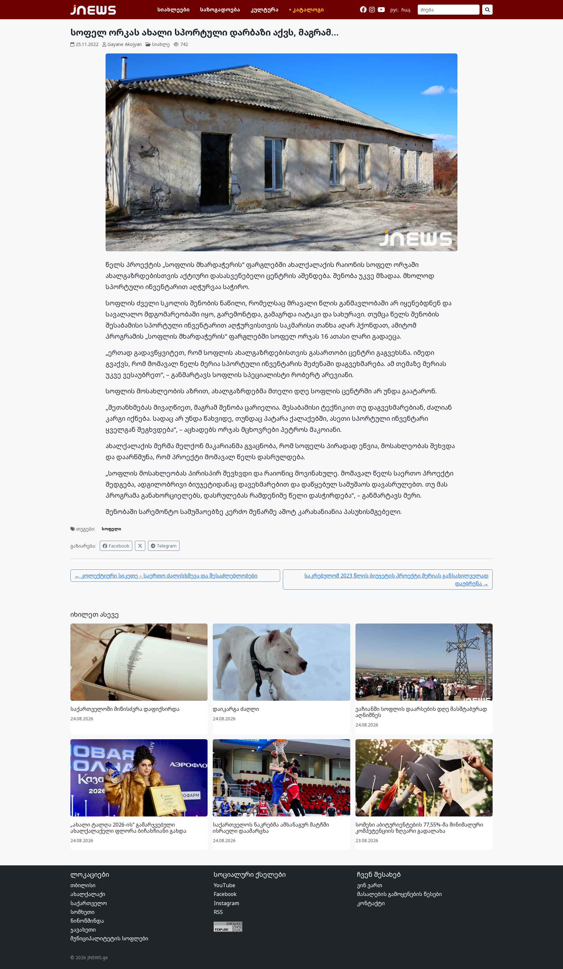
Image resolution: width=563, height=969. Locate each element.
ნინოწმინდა (87, 920)
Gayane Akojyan (125, 44)
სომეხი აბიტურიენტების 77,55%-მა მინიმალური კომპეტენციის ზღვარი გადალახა (419, 827)
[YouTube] (381, 9)
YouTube (224, 885)
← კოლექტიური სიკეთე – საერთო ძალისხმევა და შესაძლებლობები (166, 575)
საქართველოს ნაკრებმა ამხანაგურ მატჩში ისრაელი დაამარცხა (271, 827)
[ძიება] (487, 10)
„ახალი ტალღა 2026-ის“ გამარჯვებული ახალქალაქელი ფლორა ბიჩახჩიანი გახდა (128, 827)
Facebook (118, 546)
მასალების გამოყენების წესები (399, 894)
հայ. (406, 10)
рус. (394, 10)
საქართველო (88, 903)
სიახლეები (173, 9)
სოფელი (111, 529)
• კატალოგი (306, 9)
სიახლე (161, 44)
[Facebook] (363, 9)
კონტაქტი (371, 903)
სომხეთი (82, 912)
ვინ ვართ (369, 885)
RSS (218, 912)
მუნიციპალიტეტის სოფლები (109, 938)
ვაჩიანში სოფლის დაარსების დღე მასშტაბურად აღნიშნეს (421, 712)
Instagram (226, 903)
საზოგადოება (220, 9)
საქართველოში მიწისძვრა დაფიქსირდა (125, 708)
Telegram (166, 546)
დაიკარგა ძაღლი (236, 708)
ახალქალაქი (87, 894)
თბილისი (82, 885)
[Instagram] (372, 9)
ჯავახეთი (83, 929)
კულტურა (265, 9)
